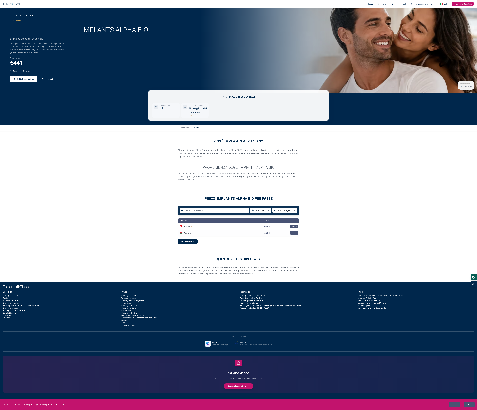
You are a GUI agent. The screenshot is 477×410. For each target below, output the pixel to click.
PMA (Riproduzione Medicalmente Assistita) (21, 305)
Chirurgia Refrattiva (11, 308)
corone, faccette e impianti (132, 315)
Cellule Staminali (10, 313)
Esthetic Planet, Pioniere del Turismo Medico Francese (380, 295)
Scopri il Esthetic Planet (368, 298)
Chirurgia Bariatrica (11, 303)
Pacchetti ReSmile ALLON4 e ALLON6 (255, 308)
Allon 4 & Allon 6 (128, 325)
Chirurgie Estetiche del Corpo (252, 295)
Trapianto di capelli (129, 298)
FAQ (404, 4)
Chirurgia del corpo (129, 305)
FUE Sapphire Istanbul (249, 303)
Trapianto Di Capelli (11, 300)
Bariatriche (126, 303)
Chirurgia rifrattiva (129, 313)
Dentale (19, 16)
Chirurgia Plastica (10, 295)
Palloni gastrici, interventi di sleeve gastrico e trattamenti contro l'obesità (270, 305)
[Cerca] (431, 4)
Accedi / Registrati (464, 4)
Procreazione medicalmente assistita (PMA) (139, 318)
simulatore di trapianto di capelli (372, 308)
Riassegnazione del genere (132, 300)
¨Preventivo (189, 241)
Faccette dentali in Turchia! (251, 298)
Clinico (394, 4)
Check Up (7, 315)
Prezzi (370, 4)
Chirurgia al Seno (128, 308)
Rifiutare (455, 404)
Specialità (382, 4)
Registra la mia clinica (237, 386)
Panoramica (185, 128)
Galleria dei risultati (419, 4)
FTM (123, 323)
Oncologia (7, 318)
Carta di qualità (364, 305)
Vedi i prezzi (47, 79)
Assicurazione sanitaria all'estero (372, 303)
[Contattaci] (436, 4)
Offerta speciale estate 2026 (251, 300)
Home (12, 16)
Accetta (469, 404)
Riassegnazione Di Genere (14, 310)
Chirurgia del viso (128, 295)
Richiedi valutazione (25, 79)
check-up (125, 320)
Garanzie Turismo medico (369, 300)
